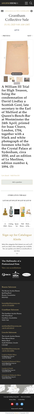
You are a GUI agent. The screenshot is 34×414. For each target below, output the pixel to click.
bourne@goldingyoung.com (11, 303)
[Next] (29, 58)
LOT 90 (16, 213)
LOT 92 (22, 213)
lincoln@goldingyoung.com (11, 349)
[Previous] (4, 58)
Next (29, 36)
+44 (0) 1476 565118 (8, 328)
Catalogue (9, 11)
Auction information (21, 11)
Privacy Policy (12, 399)
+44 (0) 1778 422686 (8, 305)
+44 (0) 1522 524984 (8, 351)
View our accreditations (11, 268)
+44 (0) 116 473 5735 (6, 378)
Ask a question (17, 182)
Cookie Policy (21, 399)
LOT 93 (28, 213)
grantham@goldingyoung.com (11, 326)
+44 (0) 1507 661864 (6, 358)
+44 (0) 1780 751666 (6, 364)
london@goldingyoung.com (8, 370)
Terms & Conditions (25, 397)
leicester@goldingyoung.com (9, 377)
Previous (6, 36)
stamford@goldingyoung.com (9, 363)
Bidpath (16, 413)
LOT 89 (11, 213)
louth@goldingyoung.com (8, 356)
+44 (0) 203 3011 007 (6, 371)
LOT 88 (5, 213)
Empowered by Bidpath (17, 408)
